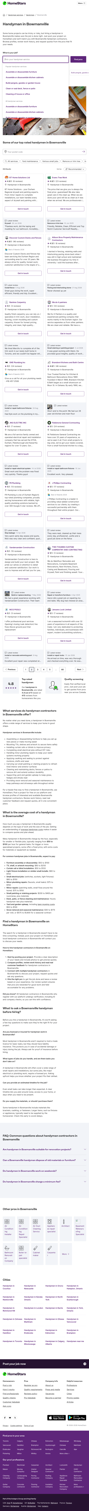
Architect (48, 1465)
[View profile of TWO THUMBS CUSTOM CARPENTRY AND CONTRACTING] (66, 574)
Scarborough (50, 1445)
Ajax (75, 1449)
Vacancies (49, 1394)
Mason (5, 1469)
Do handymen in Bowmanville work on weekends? (30, 1170)
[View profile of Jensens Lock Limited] (66, 635)
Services (70, 1389)
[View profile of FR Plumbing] (23, 510)
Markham (77, 1445)
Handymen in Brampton (72, 1331)
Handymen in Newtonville (8, 1298)
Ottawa (34, 1441)
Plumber (6, 1465)
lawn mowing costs (46, 904)
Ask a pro (7, 1406)
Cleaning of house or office (18, 94)
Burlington (49, 1449)
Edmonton (49, 1441)
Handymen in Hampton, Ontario (75, 1287)
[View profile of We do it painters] (66, 328)
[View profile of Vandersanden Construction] (23, 574)
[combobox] (36, 87)
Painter (62, 1469)
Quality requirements (33, 1389)
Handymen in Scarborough (72, 1298)
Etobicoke (6, 1449)
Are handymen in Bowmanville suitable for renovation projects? (37, 1149)
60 (62, 669)
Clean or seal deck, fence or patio (20, 88)
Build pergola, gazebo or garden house (23, 83)
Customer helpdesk (11, 1402)
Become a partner (53, 1398)
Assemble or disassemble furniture (21, 72)
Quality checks (9, 1398)
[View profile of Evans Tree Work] (66, 203)
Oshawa (63, 1445)
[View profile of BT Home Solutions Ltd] (23, 203)
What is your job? (10, 53)
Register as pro (30, 1385)
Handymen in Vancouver (72, 1320)
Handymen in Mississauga (30, 1342)
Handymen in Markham (30, 1320)
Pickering (6, 1453)
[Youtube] (10, 1418)
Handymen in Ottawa (54, 1319)
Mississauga (64, 1441)
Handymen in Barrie (54, 1308)
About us (49, 1385)
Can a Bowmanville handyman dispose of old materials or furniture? (39, 1160)
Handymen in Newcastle (30, 1287)
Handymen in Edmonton (51, 1331)
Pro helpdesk (30, 1398)
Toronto (6, 1441)
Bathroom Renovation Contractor (78, 1478)
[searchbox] (36, 59)
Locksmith (63, 1465)
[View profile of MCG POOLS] (23, 635)
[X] (15, 1418)
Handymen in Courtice (8, 1287)
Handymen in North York (54, 1298)
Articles (70, 1402)
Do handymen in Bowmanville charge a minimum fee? (31, 1181)
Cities (69, 1394)
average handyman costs (32, 829)
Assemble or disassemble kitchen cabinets (25, 77)
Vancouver (7, 1445)
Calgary (20, 1441)
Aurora (47, 1453)
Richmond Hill (36, 1449)
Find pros (78, 59)
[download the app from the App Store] (56, 1417)
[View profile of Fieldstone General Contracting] (66, 448)
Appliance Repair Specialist (63, 1478)
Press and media (52, 1389)
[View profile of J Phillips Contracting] (66, 510)
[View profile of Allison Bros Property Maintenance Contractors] (66, 265)
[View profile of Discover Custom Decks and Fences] (23, 265)
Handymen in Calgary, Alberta (55, 1342)
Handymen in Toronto (12, 1341)
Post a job (7, 1385)
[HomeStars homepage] (16, 3)
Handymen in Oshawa (12, 1319)
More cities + (64, 1453)
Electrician (21, 1465)
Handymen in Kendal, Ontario (33, 1298)
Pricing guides (73, 1398)
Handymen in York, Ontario (75, 1309)
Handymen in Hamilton (8, 1331)
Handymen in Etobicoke (30, 1331)
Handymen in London (33, 1308)
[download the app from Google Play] (77, 1417)
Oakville (63, 1449)
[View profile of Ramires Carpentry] (23, 328)
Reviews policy (30, 1394)
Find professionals (11, 1394)
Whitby (34, 1453)
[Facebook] (5, 1418)
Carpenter (35, 1465)
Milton (19, 1453)
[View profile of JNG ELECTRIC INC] (23, 448)
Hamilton (20, 1445)
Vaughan (20, 1449)
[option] (36, 72)
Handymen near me (75, 1341)
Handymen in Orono (54, 1286)
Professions (72, 1385)
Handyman (78, 1465)
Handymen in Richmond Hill (9, 1309)
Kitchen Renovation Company (64, 1486)
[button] (75, 169)
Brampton (35, 1445)
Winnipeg (77, 1441)
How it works (8, 1389)
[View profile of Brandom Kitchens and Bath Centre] (66, 388)
